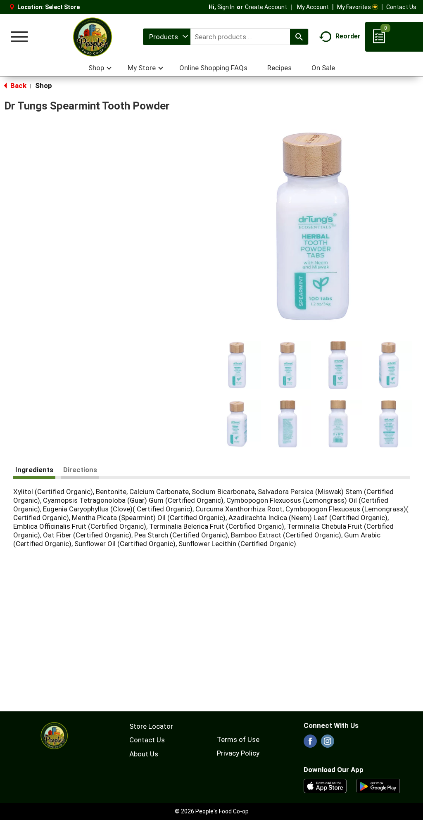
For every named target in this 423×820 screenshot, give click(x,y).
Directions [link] (80, 470)
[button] (237, 365)
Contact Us (401, 7)
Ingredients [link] (34, 470)
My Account (313, 7)
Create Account (266, 7)
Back (17, 85)
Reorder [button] (348, 36)
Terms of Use (238, 739)
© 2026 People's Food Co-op (212, 811)
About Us (143, 754)
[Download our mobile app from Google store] (378, 785)
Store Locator (151, 726)
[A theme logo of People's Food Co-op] (92, 36)
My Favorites (354, 7)
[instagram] (327, 743)
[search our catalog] (299, 37)
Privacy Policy (238, 753)
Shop (43, 85)
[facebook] (310, 743)
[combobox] (166, 37)
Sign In (226, 7)
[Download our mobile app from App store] (325, 785)
